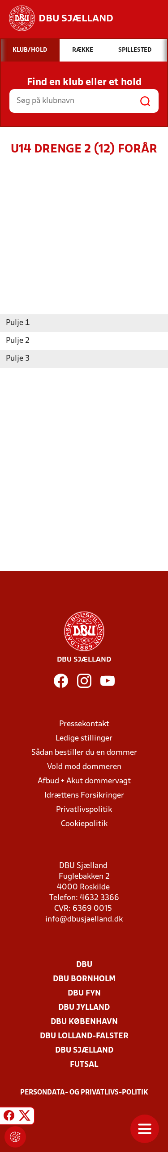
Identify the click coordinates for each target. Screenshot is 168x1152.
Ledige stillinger (84, 738)
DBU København (84, 1022)
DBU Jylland (84, 1008)
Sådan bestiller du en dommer (84, 753)
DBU (84, 965)
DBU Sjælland (84, 1050)
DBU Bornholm (84, 979)
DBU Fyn (84, 993)
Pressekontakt (84, 724)
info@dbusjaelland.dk (84, 919)
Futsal (84, 1065)
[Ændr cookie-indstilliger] (15, 1137)
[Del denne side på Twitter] (24, 1117)
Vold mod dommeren (84, 767)
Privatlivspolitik (84, 810)
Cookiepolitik (84, 824)
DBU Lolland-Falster (84, 1036)
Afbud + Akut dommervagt (84, 781)
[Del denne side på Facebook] (9, 1117)
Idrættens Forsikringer (84, 795)
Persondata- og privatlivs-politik (84, 1093)
